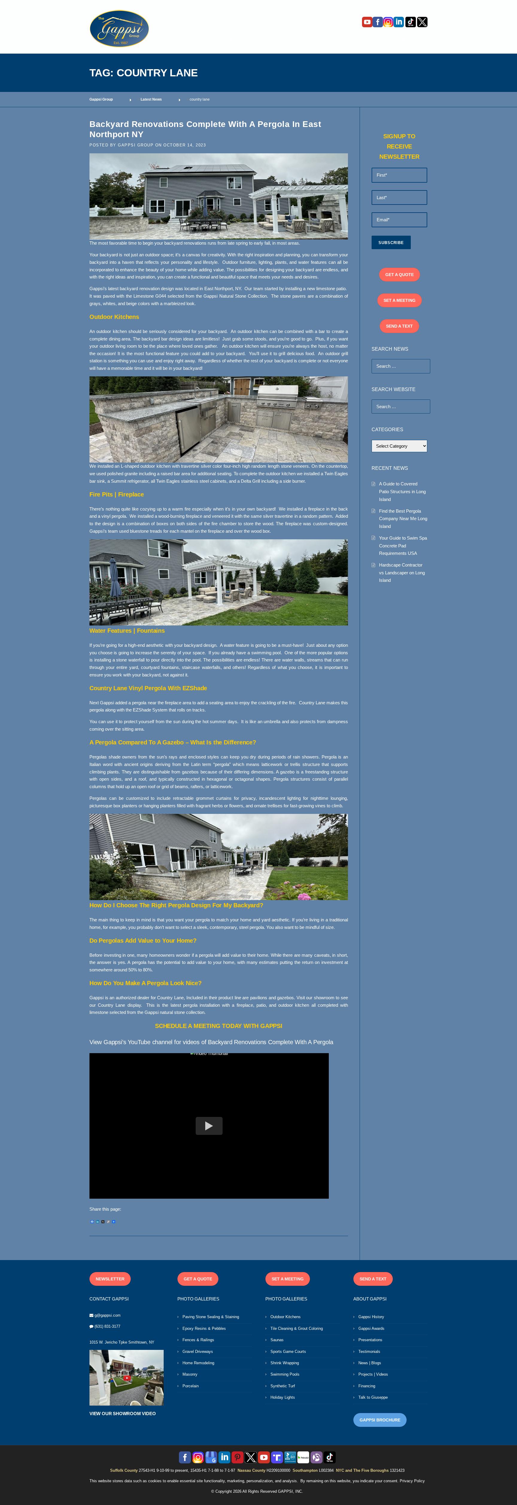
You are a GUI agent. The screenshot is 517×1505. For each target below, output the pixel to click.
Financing (366, 1386)
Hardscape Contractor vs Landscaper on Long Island (402, 572)
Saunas (277, 1340)
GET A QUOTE (399, 274)
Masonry (190, 1374)
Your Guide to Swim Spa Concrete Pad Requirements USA (403, 545)
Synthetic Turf (282, 1386)
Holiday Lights (282, 1397)
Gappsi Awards (371, 1328)
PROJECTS (266, 40)
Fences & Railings (198, 1340)
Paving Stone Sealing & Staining (211, 1317)
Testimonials (369, 1351)
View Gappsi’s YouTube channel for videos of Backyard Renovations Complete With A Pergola (211, 1042)
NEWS (234, 40)
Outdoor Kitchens (285, 1317)
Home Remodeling (198, 1363)
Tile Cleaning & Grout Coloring (296, 1328)
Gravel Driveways (198, 1351)
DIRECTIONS (412, 40)
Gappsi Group (135, 145)
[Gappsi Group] (119, 28)
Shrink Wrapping (284, 1363)
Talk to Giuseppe (373, 1397)
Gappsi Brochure (380, 1420)
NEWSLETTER (110, 1279)
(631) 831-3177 (107, 1326)
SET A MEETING (400, 300)
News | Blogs (369, 1363)
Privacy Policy (412, 1481)
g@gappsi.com (108, 1315)
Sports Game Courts (288, 1351)
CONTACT (336, 40)
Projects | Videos (373, 1374)
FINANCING (372, 40)
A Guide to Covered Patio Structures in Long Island (402, 491)
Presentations (370, 1340)
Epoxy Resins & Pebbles (204, 1328)
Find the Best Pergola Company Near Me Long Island (403, 518)
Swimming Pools (284, 1374)
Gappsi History (371, 1317)
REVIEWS (301, 40)
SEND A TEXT (399, 326)
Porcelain (191, 1386)
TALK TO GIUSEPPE (192, 40)
